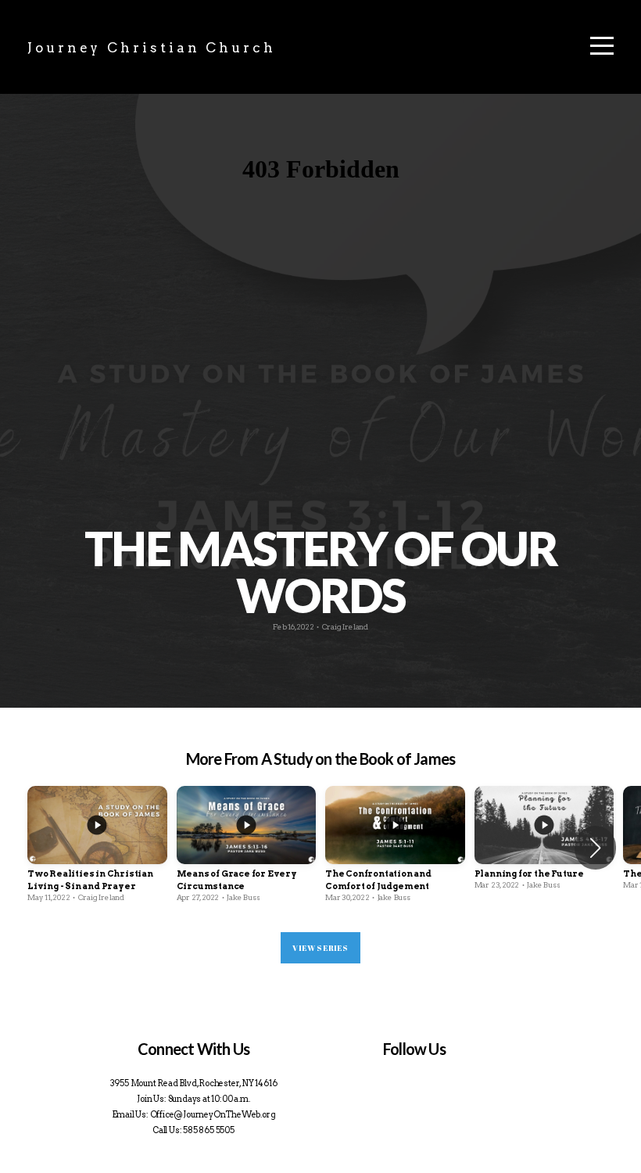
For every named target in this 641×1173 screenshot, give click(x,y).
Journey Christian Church (151, 48)
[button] (595, 847)
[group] (97, 847)
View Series (320, 947)
